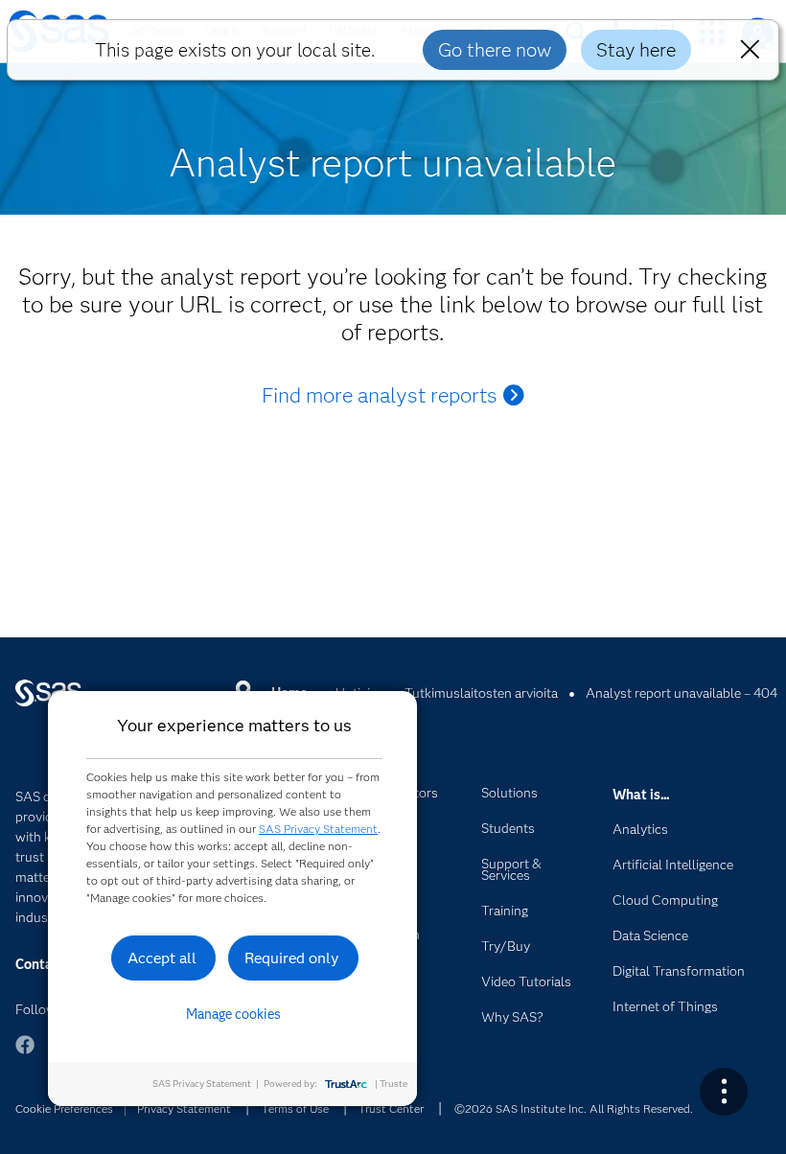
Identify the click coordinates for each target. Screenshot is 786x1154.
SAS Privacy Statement (318, 828)
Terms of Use (295, 1108)
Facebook (25, 1053)
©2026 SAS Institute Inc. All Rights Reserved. (573, 1108)
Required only (291, 958)
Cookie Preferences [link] (64, 1108)
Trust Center (391, 1108)
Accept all (161, 958)
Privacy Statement (184, 1108)
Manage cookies (233, 1014)
